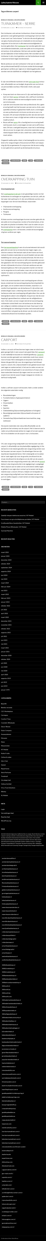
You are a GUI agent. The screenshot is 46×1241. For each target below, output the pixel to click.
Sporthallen (18, 841)
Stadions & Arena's (30, 841)
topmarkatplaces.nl (8, 1063)
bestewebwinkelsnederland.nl (12, 1042)
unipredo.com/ (7, 1185)
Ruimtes (27, 839)
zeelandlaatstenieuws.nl (10, 956)
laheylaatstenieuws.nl (9, 900)
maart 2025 (5, 552)
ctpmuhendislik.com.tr (9, 1200)
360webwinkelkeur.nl (9, 1021)
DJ (42, 835)
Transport (3, 843)
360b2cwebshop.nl (8, 968)
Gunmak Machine (7, 531)
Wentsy (3, 791)
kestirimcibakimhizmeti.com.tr (12, 1085)
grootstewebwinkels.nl (9, 1056)
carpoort (41, 352)
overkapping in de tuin (12, 194)
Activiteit (3, 834)
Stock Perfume (6, 772)
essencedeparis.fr (7, 1150)
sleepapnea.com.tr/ (8, 1227)
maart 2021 (5, 648)
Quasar (3, 765)
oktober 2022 (5, 606)
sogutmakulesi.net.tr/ (9, 1208)
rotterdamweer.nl (8, 942)
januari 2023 (5, 602)
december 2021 (6, 621)
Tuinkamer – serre (18, 23)
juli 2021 (4, 636)
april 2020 (4, 674)
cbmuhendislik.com (8, 1070)
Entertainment (15, 837)
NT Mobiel (4, 749)
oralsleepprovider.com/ (9, 1212)
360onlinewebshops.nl (9, 1007)
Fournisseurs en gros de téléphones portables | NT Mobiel (20, 519)
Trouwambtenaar (10, 843)
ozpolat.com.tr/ (7, 1177)
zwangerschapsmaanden (37, 845)
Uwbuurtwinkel (6, 784)
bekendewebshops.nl (9, 1035)
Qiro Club (4, 761)
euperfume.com (7, 1158)
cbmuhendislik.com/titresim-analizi (13, 1147)
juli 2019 (4, 682)
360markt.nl (6, 986)
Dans (34, 835)
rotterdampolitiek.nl (8, 935)
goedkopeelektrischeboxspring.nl (13, 1093)
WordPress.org (6, 821)
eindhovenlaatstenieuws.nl (11, 879)
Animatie (8, 834)
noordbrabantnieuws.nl (10, 921)
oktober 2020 (5, 659)
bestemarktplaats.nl (8, 1038)
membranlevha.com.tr (9, 1128)
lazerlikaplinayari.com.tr (10, 1089)
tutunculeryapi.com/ (9, 1204)
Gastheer (38, 837)
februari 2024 (5, 587)
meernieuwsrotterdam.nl (10, 914)
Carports (40, 354)
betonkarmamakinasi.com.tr (11, 1143)
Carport (9, 340)
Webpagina (39, 843)
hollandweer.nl (7, 897)
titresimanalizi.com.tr (9, 1082)
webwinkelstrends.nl (9, 1066)
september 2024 (6, 567)
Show (36, 839)
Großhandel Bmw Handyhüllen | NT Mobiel (15, 523)
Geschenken (10, 839)
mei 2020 (4, 671)
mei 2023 (4, 590)
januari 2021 (5, 651)
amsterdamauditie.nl (9, 858)
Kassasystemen (6, 734)
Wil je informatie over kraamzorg (9, 845)
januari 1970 (5, 690)
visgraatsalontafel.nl (8, 1120)
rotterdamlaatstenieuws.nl (10, 932)
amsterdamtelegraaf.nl (9, 865)
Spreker (23, 841)
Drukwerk (8, 837)
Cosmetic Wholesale (8, 723)
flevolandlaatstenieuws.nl (10, 883)
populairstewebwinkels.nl (10, 1059)
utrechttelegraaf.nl (8, 949)
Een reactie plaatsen (25, 27)
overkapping (15, 160)
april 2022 (4, 613)
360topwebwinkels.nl (9, 1010)
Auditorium (20, 834)
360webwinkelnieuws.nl (10, 1024)
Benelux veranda (7, 20)
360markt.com (7, 996)
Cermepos (4, 715)
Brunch (34, 834)
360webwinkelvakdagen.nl (10, 1028)
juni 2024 (4, 575)
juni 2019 (4, 686)
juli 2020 (4, 663)
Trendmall (4, 776)
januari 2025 (5, 556)
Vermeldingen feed (7, 813)
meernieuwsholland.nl (9, 911)
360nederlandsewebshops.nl (11, 1000)
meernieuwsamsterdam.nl (10, 907)
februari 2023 (5, 598)
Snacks (39, 839)
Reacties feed (5, 817)
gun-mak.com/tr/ (7, 1173)
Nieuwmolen (5, 746)
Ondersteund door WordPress (9, 1238)
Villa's (34, 843)
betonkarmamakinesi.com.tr (11, 1139)
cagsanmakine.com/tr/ (9, 1170)
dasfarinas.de (6, 1154)
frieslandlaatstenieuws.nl (10, 886)
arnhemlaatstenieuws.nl (10, 869)
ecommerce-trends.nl (9, 1049)
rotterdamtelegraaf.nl (9, 939)
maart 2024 (5, 583)
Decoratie (39, 835)
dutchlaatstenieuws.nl (9, 876)
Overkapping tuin (18, 179)
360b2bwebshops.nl (8, 965)
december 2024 (6, 560)
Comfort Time (5, 719)
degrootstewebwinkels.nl (10, 1045)
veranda (6, 163)
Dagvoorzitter (29, 835)
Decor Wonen (5, 727)
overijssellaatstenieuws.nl (10, 928)
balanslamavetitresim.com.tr (11, 1074)
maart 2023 (5, 594)
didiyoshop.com (7, 1162)
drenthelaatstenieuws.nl (10, 872)
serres (16, 97)
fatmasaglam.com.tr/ (9, 1219)
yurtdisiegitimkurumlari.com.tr (12, 1192)
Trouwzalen (18, 843)
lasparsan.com (6, 1124)
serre (15, 122)
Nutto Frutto (5, 753)
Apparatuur (14, 834)
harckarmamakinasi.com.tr (11, 1135)
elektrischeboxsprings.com (11, 1097)
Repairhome (5, 769)
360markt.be (6, 993)
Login (3, 809)
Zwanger (20, 845)
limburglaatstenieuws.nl (10, 904)
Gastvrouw (4, 839)
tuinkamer (22, 46)
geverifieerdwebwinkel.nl (10, 1052)
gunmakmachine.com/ (9, 1223)
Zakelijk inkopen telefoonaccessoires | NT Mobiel (17, 515)
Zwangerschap (27, 845)
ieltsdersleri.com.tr (8, 1189)
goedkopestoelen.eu (8, 1116)
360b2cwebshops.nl (8, 972)
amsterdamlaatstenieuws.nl (11, 862)
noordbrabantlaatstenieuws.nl (12, 918)
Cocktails (13, 835)
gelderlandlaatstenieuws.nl (11, 890)
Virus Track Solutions (8, 788)
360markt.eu (6, 989)
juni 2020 (4, 667)
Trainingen (38, 841)
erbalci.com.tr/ (7, 1215)
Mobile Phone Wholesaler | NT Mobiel (13, 527)
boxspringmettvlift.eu (9, 1105)
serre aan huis (34, 82)
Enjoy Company (6, 730)
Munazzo (4, 738)
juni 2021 (4, 640)
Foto (34, 837)
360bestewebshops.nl (9, 975)
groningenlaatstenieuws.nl (10, 893)
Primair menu (43, 2)
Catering (8, 835)
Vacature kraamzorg (27, 843)
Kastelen (16, 839)
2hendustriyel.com (8, 1166)
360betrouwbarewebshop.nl (11, 982)
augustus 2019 (6, 678)
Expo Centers (29, 837)
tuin (30, 160)
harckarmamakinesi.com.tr (11, 1131)
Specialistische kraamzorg (8, 841)
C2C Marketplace (7, 711)
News (3, 742)
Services (32, 839)
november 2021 (6, 625)
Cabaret (3, 835)
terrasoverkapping (11, 247)
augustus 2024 (6, 571)
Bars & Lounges (28, 834)
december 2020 (6, 655)
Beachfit (4, 704)
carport (5, 160)
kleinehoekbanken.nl (9, 1101)
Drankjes (3, 837)
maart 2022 (5, 617)
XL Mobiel (4, 795)
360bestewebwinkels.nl (9, 979)
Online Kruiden (6, 757)
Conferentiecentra (20, 835)
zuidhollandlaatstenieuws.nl (11, 960)
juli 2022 (4, 609)
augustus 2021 (6, 632)
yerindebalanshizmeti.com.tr (11, 1078)
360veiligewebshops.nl (9, 1014)
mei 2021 (4, 644)
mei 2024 (4, 579)
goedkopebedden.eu (8, 1112)
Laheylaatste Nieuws (10, 2)
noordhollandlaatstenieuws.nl (12, 925)
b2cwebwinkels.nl (8, 1031)
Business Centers (40, 834)
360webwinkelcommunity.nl (11, 1017)
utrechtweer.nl (7, 953)
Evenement (22, 837)
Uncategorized (19, 20)
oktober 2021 (5, 629)
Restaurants (22, 839)
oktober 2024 (5, 564)
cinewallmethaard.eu (9, 1108)
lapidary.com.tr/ (7, 1181)
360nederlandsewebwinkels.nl (12, 1003)
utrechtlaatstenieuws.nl (10, 946)
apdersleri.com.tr (7, 1196)
